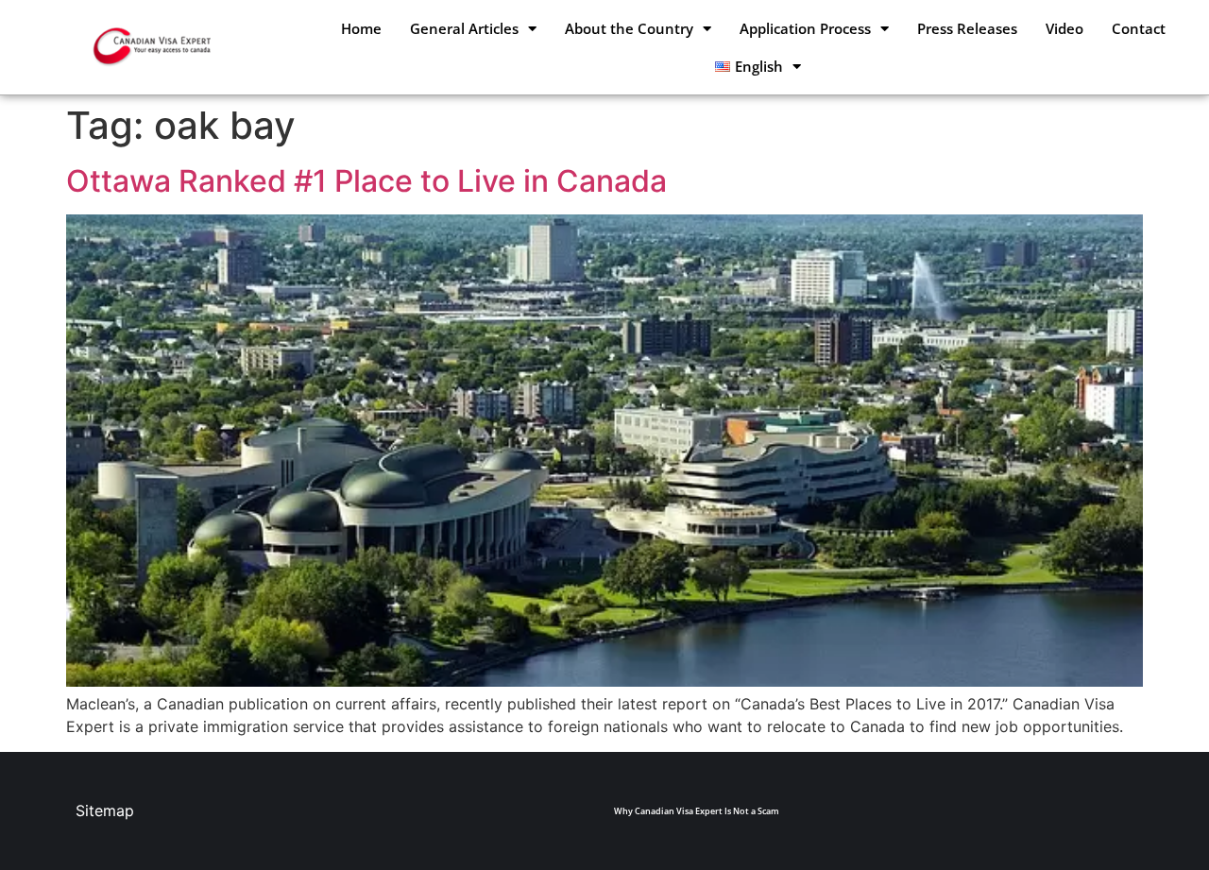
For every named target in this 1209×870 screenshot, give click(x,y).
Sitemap (105, 810)
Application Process (805, 28)
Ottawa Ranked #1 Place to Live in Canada (366, 180)
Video (1064, 28)
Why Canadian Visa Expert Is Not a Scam (696, 811)
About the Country (629, 28)
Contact (1139, 28)
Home (361, 28)
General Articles (464, 28)
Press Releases (967, 28)
